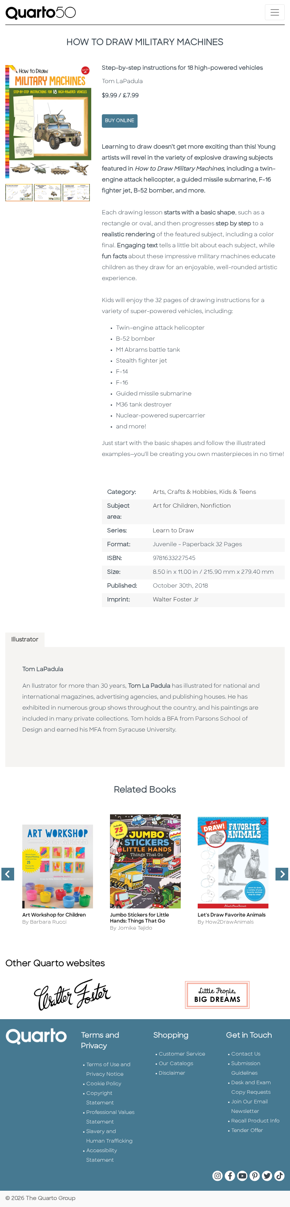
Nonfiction (216, 506)
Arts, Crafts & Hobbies (184, 492)
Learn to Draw (173, 531)
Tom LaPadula (42, 669)
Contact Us (245, 1054)
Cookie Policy (103, 1084)
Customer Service (182, 1054)
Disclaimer (172, 1073)
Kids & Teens (237, 492)
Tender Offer (247, 1130)
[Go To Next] (279, 876)
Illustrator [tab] (25, 640)
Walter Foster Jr (176, 600)
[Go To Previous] (4, 876)
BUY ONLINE (119, 121)
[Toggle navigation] (275, 12)
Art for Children (175, 506)
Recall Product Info (255, 1121)
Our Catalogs (176, 1064)
